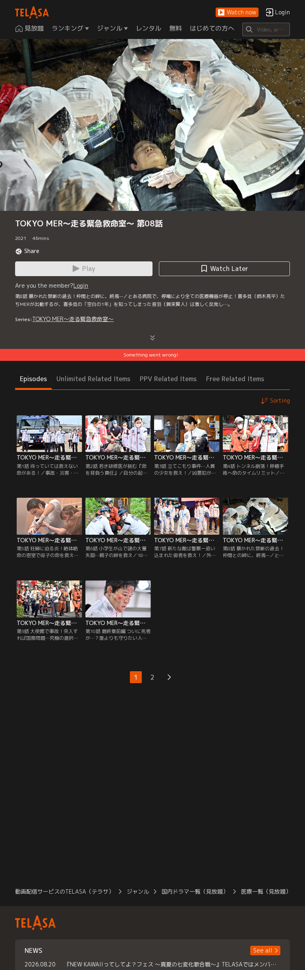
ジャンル (138, 891)
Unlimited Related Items (93, 378)
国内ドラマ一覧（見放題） (195, 891)
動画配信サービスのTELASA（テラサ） (64, 891)
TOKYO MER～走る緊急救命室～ (73, 319)
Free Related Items (235, 378)
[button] (237, 13)
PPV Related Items (168, 378)
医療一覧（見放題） (266, 891)
